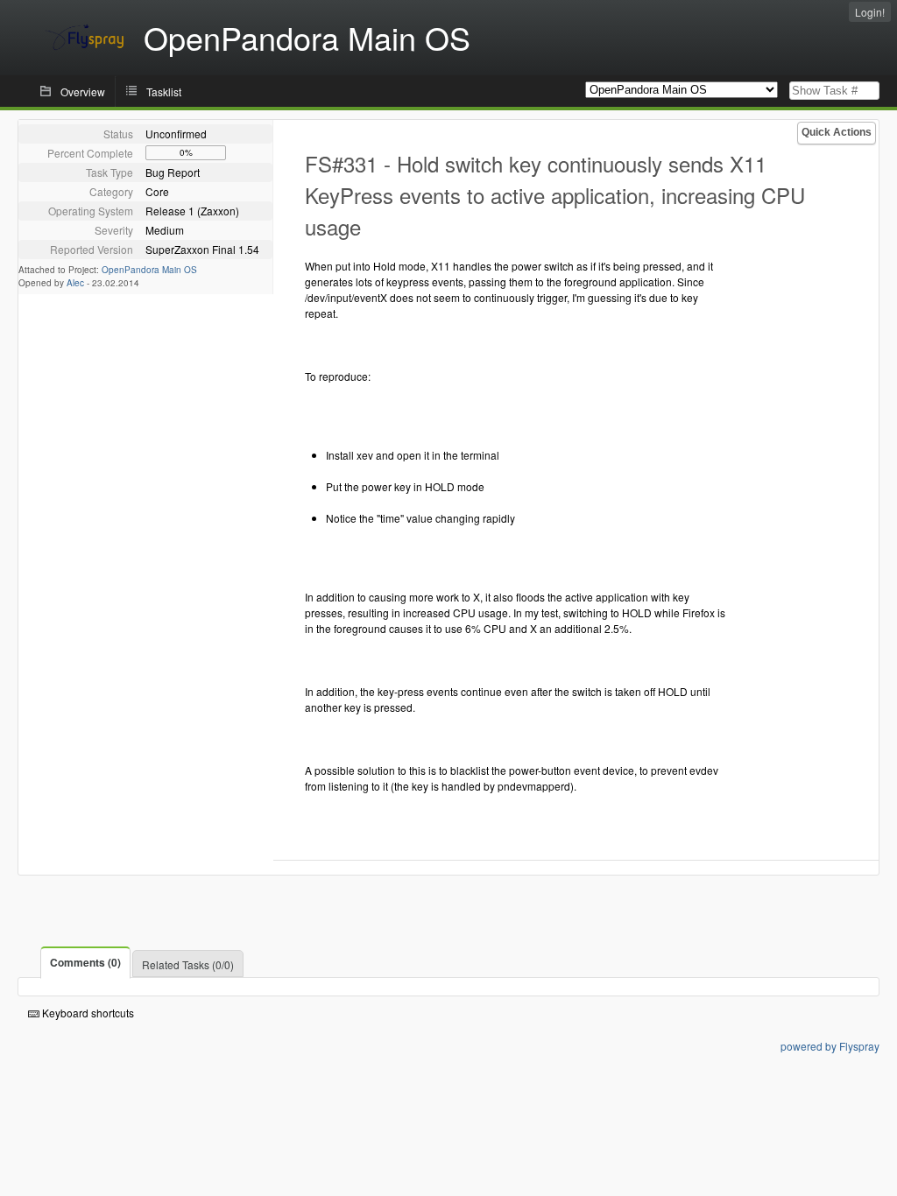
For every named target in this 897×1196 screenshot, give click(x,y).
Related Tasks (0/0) (188, 964)
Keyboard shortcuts (86, 1012)
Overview (82, 91)
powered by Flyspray (829, 1045)
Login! (870, 11)
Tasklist (163, 91)
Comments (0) (85, 962)
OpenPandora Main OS (149, 270)
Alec (75, 283)
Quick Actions (837, 132)
